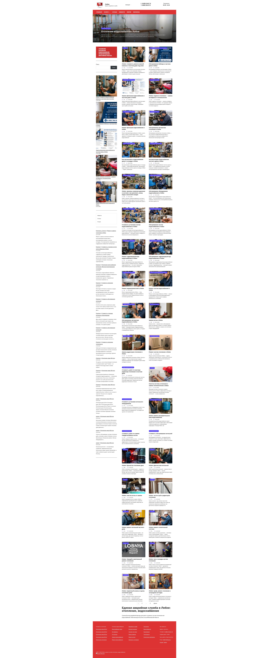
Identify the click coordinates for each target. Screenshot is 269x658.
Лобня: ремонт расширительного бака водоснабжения (159, 416)
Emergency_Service (101, 230)
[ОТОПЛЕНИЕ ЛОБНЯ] (160, 93)
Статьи (99, 218)
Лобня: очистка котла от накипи (132, 495)
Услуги (99, 221)
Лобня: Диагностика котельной (158, 465)
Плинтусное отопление (101, 639)
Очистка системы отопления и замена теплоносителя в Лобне (159, 384)
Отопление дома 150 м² (101, 631)
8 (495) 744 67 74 (146, 3)
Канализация (147, 631)
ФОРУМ (129, 12)
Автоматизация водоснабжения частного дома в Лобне (159, 160)
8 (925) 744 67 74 (146, 5)
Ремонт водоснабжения (117, 639)
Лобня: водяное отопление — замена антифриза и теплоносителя (160, 96)
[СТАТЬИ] (160, 556)
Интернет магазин (133, 629)
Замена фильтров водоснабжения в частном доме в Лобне (133, 96)
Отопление (146, 626)
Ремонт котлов (132, 637)
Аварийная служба (133, 626)
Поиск (97, 64)
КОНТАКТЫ (136, 12)
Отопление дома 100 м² (101, 629)
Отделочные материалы (149, 637)
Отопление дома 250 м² (101, 637)
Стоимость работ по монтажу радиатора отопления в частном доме (132, 371)
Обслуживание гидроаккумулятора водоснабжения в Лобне (160, 257)
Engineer (98, 247)
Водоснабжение (147, 629)
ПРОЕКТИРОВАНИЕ (104, 53)
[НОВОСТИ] (133, 524)
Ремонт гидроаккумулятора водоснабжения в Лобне (130, 257)
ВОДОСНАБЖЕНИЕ (104, 52)
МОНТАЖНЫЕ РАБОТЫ (105, 55)
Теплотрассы (147, 634)
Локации (127, 4)
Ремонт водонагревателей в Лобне (133, 288)
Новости (99, 215)
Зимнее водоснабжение (117, 637)
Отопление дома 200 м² (101, 634)
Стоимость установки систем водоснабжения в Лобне (131, 225)
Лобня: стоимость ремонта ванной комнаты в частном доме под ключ (133, 64)
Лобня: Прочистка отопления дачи (133, 465)
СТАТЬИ (114, 12)
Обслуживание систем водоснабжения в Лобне (156, 225)
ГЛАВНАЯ (99, 12)
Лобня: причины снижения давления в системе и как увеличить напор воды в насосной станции (133, 193)
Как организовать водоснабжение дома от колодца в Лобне (132, 160)
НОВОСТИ (122, 12)
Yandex (165, 642)
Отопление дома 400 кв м (108, 358)
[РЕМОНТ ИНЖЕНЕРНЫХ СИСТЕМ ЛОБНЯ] (160, 61)
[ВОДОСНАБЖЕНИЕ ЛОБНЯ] (133, 93)
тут (164, 629)
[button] (172, 28)
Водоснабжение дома (117, 629)
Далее (155, 603)
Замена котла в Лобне (156, 320)
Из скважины (115, 631)
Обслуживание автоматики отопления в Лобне (157, 128)
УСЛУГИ (106, 12)
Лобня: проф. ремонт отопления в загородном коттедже (160, 591)
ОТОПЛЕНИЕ (102, 48)
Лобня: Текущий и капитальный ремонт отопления (132, 560)
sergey (97, 398)
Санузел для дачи (133, 631)
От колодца (114, 634)
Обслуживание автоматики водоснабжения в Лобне (130, 321)
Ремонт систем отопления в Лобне (160, 352)
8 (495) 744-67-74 (169, 631)
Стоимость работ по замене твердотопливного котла (130, 434)
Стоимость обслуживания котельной (160, 433)
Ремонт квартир (132, 634)
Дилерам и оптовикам (134, 639)
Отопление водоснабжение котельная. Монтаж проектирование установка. (106, 267)
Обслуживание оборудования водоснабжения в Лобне (158, 192)
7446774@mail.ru (167, 639)
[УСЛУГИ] (133, 61)
